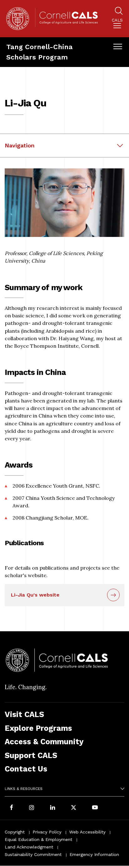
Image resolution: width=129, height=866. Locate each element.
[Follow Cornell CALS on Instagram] (31, 808)
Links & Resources (24, 789)
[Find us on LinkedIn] (52, 808)
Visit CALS (24, 714)
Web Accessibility (87, 831)
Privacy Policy (47, 831)
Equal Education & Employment (38, 839)
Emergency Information (94, 854)
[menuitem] (117, 24)
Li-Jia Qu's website (35, 595)
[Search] (119, 12)
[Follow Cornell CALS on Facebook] (11, 808)
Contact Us (26, 768)
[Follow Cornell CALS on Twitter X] (73, 808)
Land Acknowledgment (29, 846)
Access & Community (44, 741)
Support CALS (31, 755)
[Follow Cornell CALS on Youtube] (95, 808)
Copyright (15, 831)
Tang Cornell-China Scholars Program (39, 52)
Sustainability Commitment (33, 854)
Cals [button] (117, 20)
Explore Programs (38, 728)
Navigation (19, 145)
